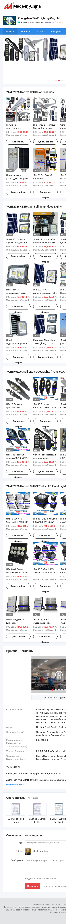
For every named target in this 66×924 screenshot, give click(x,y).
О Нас (40, 31)
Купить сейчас (45, 141)
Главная (10, 31)
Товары (27, 31)
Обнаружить (56, 31)
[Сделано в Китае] (22, 6)
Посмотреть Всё (14, 784)
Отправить (32, 885)
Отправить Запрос (18, 142)
